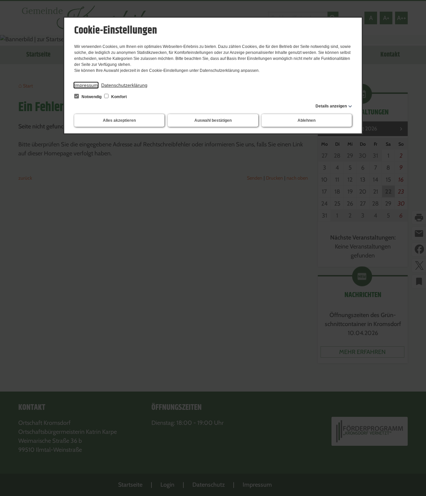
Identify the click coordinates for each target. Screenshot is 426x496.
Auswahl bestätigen (213, 120)
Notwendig (92, 96)
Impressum (86, 85)
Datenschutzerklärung (124, 85)
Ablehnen (307, 120)
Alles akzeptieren (119, 120)
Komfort (118, 96)
